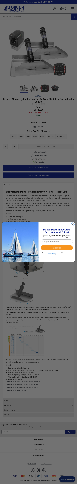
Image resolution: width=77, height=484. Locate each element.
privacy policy (52, 253)
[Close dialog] (72, 224)
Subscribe (57, 247)
